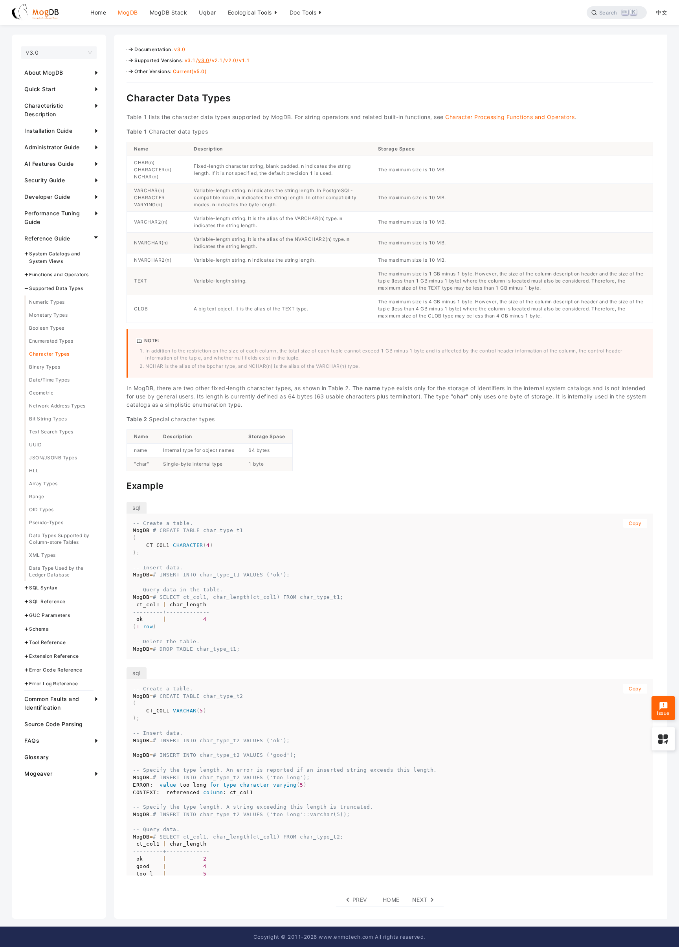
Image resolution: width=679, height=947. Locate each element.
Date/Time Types (49, 380)
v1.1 (244, 60)
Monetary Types (48, 315)
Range (36, 496)
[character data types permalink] (121, 97)
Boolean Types (46, 328)
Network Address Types (57, 406)
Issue (663, 713)
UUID (35, 445)
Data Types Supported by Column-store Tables (59, 538)
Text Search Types (51, 432)
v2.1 (217, 60)
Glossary (36, 757)
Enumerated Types (51, 341)
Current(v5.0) (190, 71)
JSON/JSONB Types (53, 458)
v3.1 (190, 60)
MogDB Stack (168, 12)
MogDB (128, 12)
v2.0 (230, 60)
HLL (34, 471)
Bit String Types (48, 419)
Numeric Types (47, 302)
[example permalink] (121, 485)
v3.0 (179, 49)
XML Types (42, 555)
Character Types (49, 354)
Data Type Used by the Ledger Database (56, 571)
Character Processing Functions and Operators (509, 117)
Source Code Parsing (53, 724)
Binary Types (44, 367)
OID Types (41, 509)
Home (98, 12)
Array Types (43, 483)
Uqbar (207, 12)
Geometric (41, 393)
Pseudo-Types (46, 522)
